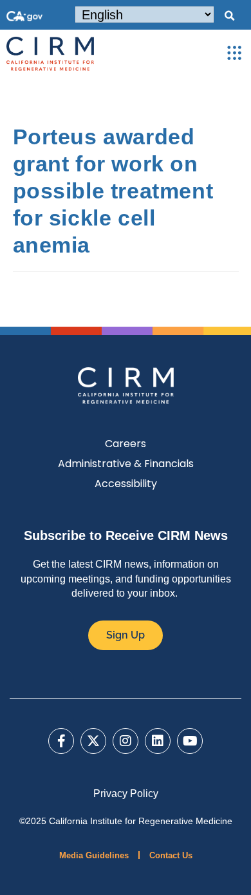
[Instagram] (125, 741)
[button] (229, 16)
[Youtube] (190, 741)
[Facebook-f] (61, 741)
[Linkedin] (158, 741)
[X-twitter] (93, 741)
